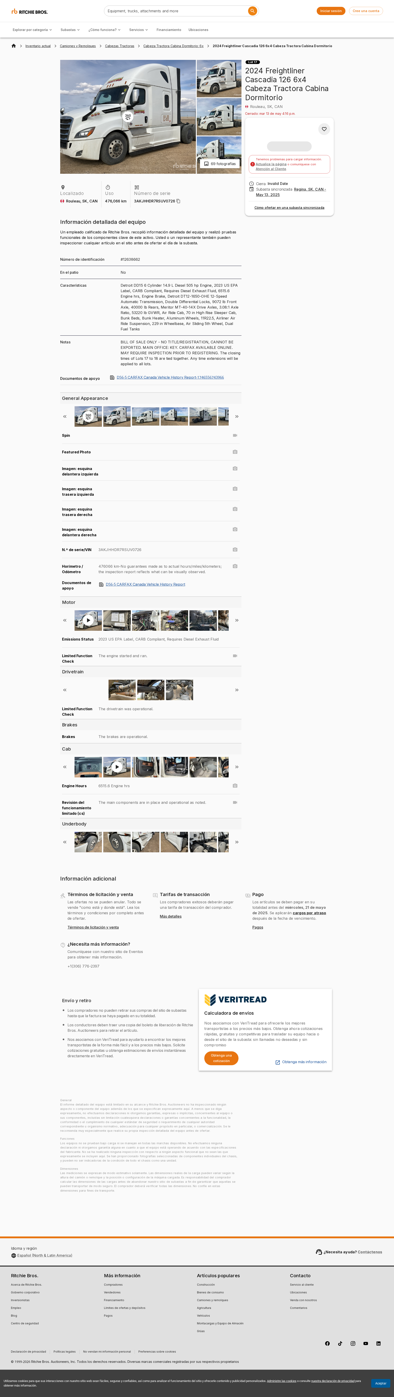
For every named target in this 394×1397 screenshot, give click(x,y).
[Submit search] (252, 10)
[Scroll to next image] (237, 416)
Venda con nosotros (303, 1300)
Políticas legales (65, 1352)
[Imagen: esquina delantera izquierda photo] (235, 468)
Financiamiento (169, 30)
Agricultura (204, 1308)
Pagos (257, 927)
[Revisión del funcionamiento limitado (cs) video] (235, 802)
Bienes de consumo (210, 1293)
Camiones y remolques (212, 1300)
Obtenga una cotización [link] (221, 1058)
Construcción (206, 1285)
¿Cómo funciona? (102, 30)
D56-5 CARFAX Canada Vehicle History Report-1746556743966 (170, 377)
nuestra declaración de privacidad (333, 1381)
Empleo (16, 1308)
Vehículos (203, 1316)
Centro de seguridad (25, 1324)
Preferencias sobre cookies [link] (157, 1352)
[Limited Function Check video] (235, 655)
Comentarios (298, 1308)
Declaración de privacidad (28, 1352)
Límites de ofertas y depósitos (124, 1308)
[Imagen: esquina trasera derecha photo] (235, 509)
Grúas (201, 1331)
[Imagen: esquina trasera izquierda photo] (235, 488)
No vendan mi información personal (107, 1352)
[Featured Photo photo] (235, 452)
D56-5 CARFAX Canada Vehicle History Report (145, 584)
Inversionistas (20, 1300)
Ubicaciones (198, 30)
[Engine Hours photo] (235, 785)
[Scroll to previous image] (64, 416)
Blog (14, 1316)
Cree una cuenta (366, 11)
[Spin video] (235, 435)
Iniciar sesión (331, 11)
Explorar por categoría (30, 30)
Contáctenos (370, 1252)
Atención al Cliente (271, 169)
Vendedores (112, 1293)
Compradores (113, 1285)
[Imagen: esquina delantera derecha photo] (235, 529)
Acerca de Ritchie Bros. (26, 1285)
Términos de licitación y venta (93, 927)
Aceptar (380, 1383)
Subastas (68, 30)
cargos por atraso (309, 913)
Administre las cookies (281, 1381)
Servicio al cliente (302, 1285)
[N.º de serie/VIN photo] (235, 549)
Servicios (136, 30)
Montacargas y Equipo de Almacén (220, 1324)
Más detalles (170, 916)
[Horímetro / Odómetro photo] (235, 566)
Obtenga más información (304, 1062)
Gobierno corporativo (25, 1293)
